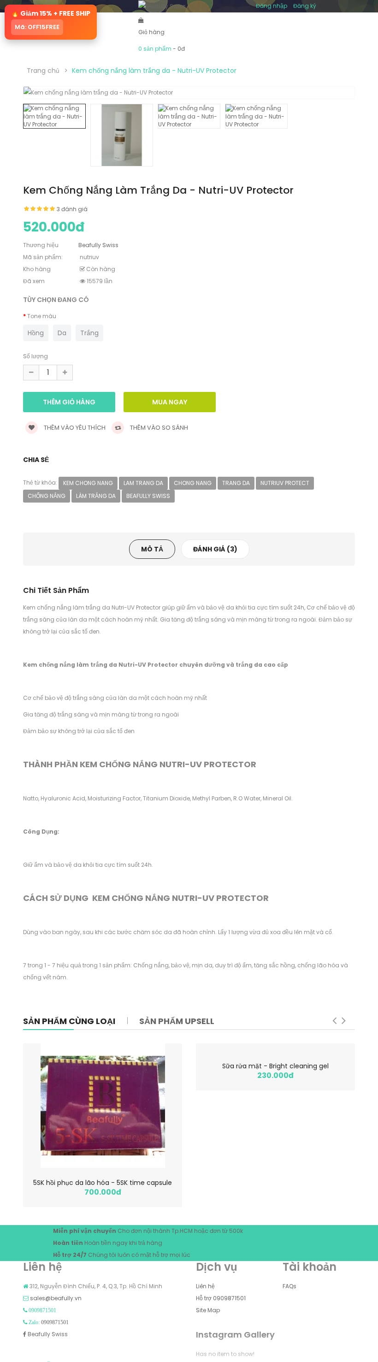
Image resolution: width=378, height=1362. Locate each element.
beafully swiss (148, 496)
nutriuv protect (284, 483)
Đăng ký (304, 6)
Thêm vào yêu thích (74, 427)
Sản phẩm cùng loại (69, 1021)
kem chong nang (88, 483)
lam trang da (143, 483)
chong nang (193, 483)
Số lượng (35, 356)
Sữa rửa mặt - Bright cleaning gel (275, 1066)
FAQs (289, 1286)
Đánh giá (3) (215, 549)
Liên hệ (205, 1286)
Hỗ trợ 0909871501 (221, 1298)
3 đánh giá (72, 209)
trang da (236, 483)
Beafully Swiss (47, 1334)
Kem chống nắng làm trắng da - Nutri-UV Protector (154, 70)
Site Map (208, 1310)
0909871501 (55, 1322)
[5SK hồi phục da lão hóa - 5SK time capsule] (103, 1105)
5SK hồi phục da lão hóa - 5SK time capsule (102, 1182)
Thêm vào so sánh (158, 427)
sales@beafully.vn (56, 1298)
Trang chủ (43, 70)
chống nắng (46, 496)
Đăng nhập (271, 6)
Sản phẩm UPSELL (176, 1021)
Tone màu (41, 316)
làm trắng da (96, 496)
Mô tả (152, 549)
